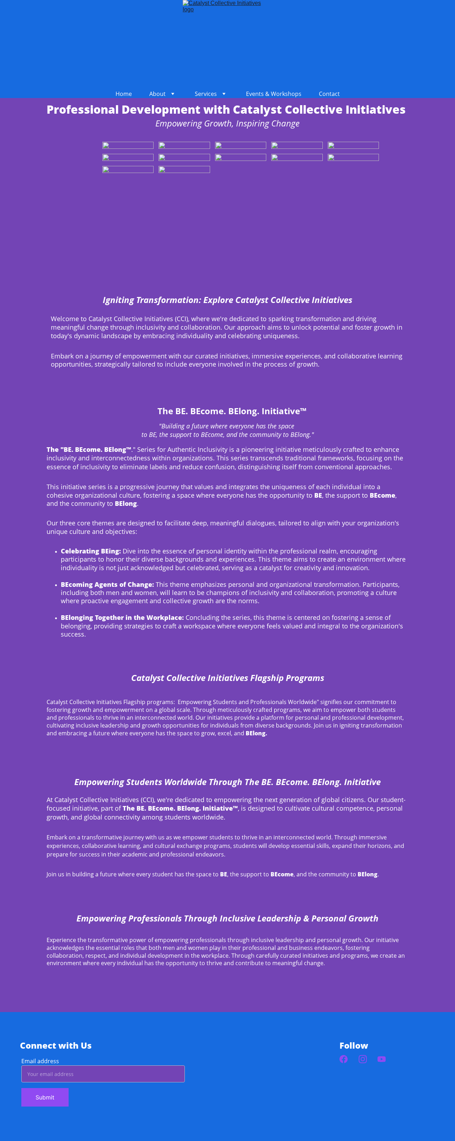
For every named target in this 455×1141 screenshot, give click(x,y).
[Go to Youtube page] (382, 1059)
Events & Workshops (273, 94)
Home (124, 94)
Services (206, 94)
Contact (329, 94)
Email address (40, 1061)
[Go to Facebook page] (343, 1059)
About (157, 94)
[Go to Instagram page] (363, 1059)
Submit (45, 1097)
